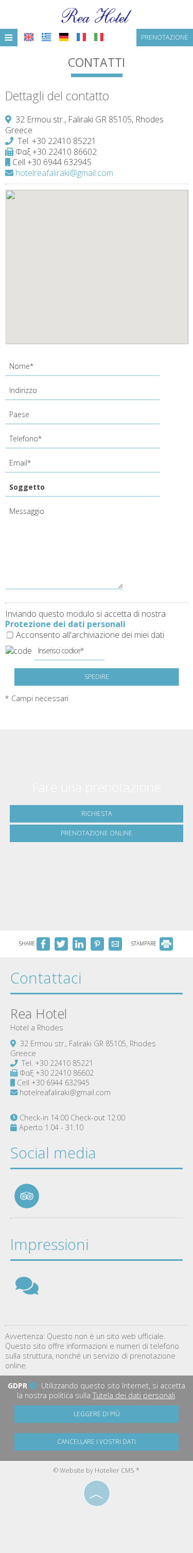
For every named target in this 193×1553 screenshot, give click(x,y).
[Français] (81, 37)
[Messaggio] (66, 549)
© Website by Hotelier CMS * (96, 1470)
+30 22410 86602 (64, 151)
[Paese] (86, 417)
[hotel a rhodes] (96, 14)
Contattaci (45, 978)
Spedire (96, 676)
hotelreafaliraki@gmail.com (63, 172)
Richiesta (96, 813)
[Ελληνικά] (46, 37)
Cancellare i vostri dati (96, 1441)
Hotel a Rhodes (36, 1027)
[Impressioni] (27, 1290)
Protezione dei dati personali (65, 624)
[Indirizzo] (86, 393)
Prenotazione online (96, 833)
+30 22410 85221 (64, 141)
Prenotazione (164, 37)
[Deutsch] (64, 37)
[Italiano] (99, 37)
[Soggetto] (86, 490)
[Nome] (86, 369)
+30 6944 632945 (59, 162)
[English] (29, 37)
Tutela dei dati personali (134, 1395)
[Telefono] (86, 442)
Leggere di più (97, 1413)
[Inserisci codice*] (69, 653)
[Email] (86, 466)
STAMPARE (144, 943)
